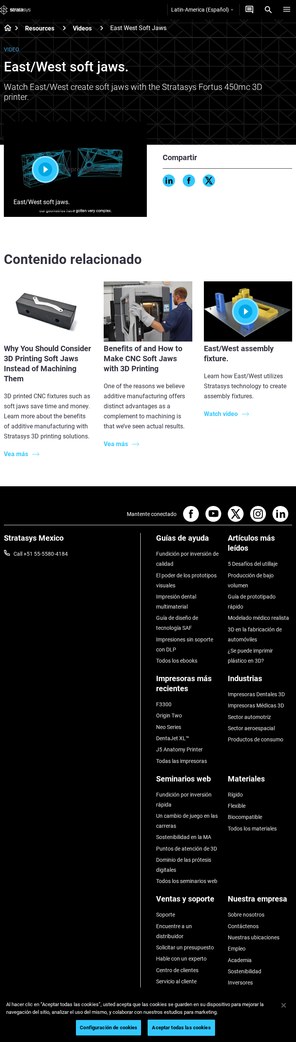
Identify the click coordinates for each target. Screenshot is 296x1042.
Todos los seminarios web (186, 881)
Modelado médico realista (258, 618)
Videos (82, 28)
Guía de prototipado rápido (252, 602)
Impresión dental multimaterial (176, 602)
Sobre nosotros (246, 915)
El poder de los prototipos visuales (186, 580)
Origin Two (169, 715)
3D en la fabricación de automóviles (255, 634)
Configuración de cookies (108, 1027)
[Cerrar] (283, 1005)
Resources (39, 28)
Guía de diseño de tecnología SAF (177, 623)
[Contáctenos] (249, 9)
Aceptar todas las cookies (181, 1027)
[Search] (268, 9)
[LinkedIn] (169, 180)
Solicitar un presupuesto (185, 947)
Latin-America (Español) (200, 10)
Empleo (237, 949)
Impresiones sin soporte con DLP (184, 644)
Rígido (235, 795)
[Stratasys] (15, 10)
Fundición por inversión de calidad (187, 559)
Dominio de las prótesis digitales (183, 865)
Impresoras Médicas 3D (256, 705)
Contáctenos (243, 926)
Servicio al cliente (176, 981)
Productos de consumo (255, 739)
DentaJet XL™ (172, 738)
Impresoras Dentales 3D (256, 694)
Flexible (237, 806)
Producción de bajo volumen (251, 580)
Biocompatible (245, 817)
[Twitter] (209, 180)
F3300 (164, 704)
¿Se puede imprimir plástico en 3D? (250, 656)
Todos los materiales (252, 828)
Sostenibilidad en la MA (183, 837)
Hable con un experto (181, 959)
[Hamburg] (287, 9)
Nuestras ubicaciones (253, 937)
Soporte (165, 915)
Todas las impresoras (181, 761)
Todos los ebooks (176, 661)
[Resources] (64, 28)
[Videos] (101, 28)
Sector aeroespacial (251, 728)
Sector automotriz (249, 717)
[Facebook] (189, 180)
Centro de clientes (177, 970)
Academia (240, 960)
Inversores (240, 982)
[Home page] (5, 29)
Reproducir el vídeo (91, 169)
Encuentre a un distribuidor (174, 931)
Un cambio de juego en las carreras (187, 821)
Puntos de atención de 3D (186, 849)
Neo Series (168, 727)
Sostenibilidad (244, 971)
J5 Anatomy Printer (179, 749)
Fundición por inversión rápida (184, 800)
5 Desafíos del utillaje (253, 564)
